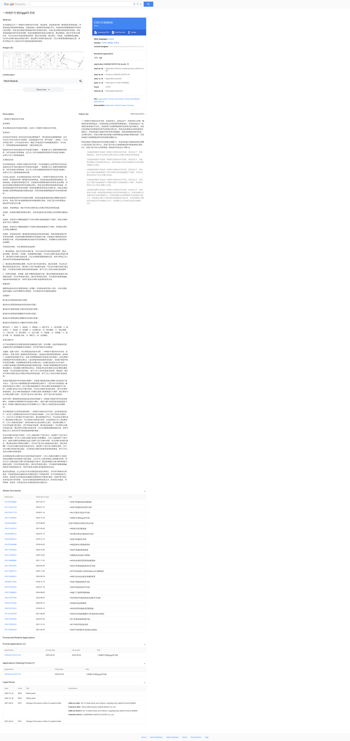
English (111, 39)
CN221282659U (11, 619)
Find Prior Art (120, 32)
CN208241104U (11, 582)
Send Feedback (156, 737)
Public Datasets (172, 737)
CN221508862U (11, 592)
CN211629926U (11, 550)
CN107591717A (11, 512)
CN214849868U (11, 560)
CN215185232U (11, 624)
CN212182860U (11, 518)
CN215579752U (11, 587)
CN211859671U (11, 571)
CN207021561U (11, 608)
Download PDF (103, 32)
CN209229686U (11, 523)
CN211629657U (11, 555)
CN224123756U (11, 603)
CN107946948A (11, 544)
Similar (133, 32)
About (144, 737)
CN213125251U (11, 528)
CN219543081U (11, 576)
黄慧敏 (110, 43)
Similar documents (116, 99)
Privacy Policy (196, 737)
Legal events (103, 99)
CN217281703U (11, 598)
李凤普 (116, 43)
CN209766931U (11, 539)
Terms (184, 737)
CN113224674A (11, 614)
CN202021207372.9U (13, 655)
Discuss (130, 105)
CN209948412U (11, 534)
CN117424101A (11, 507)
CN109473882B (11, 502)
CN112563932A (11, 630)
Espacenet (109, 105)
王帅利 (104, 43)
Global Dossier (120, 105)
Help (207, 737)
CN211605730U (11, 566)
